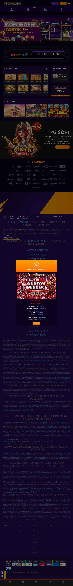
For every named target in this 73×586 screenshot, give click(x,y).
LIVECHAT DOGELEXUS (36, 314)
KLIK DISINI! (40, 306)
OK (36, 323)
